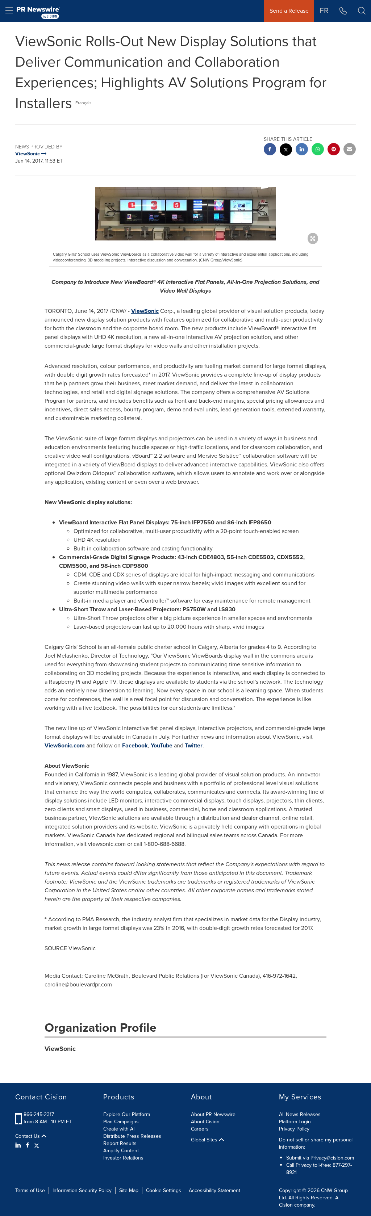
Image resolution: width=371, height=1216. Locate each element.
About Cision (205, 1121)
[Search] (362, 11)
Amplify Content (121, 1150)
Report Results (120, 1143)
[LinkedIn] (19, 1145)
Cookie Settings (163, 1190)
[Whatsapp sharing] (318, 150)
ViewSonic (145, 311)
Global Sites (205, 1140)
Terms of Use (30, 1190)
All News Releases (300, 1114)
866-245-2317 (39, 1114)
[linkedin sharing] (302, 150)
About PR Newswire (213, 1114)
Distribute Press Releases (132, 1136)
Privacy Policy (294, 1129)
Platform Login (295, 1121)
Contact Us (28, 1136)
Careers (200, 1129)
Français (83, 103)
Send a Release (289, 11)
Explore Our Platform (126, 1114)
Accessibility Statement (214, 1190)
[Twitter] (36, 1145)
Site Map (128, 1190)
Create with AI (118, 1129)
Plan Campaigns (121, 1121)
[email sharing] (349, 150)
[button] (185, 213)
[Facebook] (27, 1145)
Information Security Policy (82, 1190)
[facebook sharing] (270, 150)
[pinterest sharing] (334, 150)
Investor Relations (123, 1158)
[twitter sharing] (286, 150)
